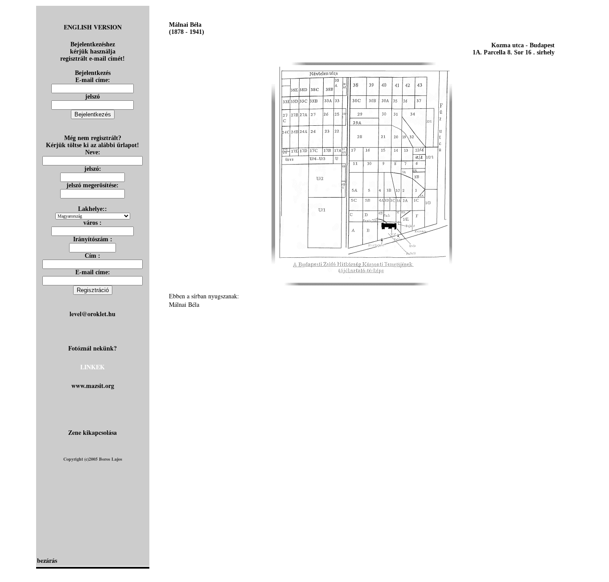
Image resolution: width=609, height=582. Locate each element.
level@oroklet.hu (92, 313)
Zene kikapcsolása (92, 432)
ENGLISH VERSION (93, 27)
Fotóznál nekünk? (92, 348)
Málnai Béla (184, 304)
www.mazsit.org (92, 385)
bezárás (47, 560)
